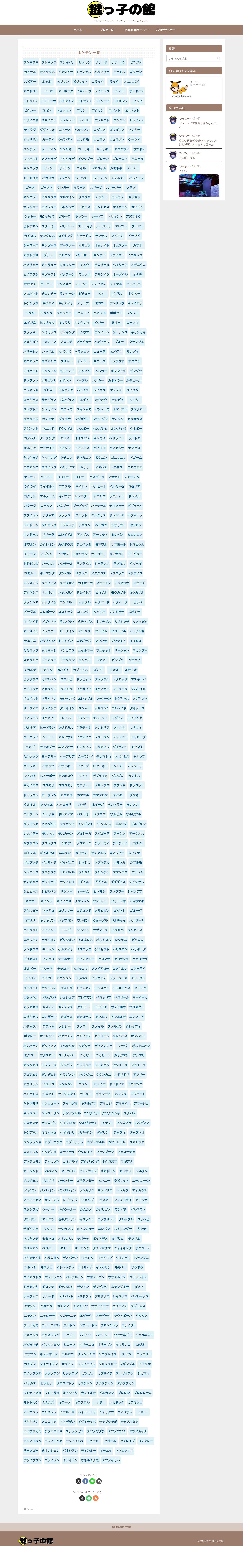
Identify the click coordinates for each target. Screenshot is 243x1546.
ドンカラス (67, 650)
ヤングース (120, 1065)
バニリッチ (49, 862)
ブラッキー (30, 332)
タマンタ (66, 689)
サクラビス (83, 563)
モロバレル (67, 872)
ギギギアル (118, 881)
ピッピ (137, 101)
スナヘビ (143, 1219)
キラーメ (65, 1402)
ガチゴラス (83, 1016)
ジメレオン (47, 1190)
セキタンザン (67, 1219)
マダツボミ (121, 149)
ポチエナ (48, 419)
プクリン (98, 110)
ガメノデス (65, 1007)
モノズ (66, 930)
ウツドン (139, 149)
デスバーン (70, 1257)
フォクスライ (123, 1200)
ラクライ (30, 486)
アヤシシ (30, 1306)
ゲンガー (63, 187)
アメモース (82, 448)
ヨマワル (101, 544)
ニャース (65, 129)
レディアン (98, 284)
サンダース (49, 245)
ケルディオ (65, 949)
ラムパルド (67, 621)
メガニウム (138, 264)
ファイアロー (100, 968)
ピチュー (85, 293)
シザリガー (118, 525)
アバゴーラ (102, 833)
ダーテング (47, 438)
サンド (119, 91)
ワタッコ (133, 313)
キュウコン (64, 110)
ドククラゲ (67, 158)
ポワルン (30, 544)
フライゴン (30, 515)
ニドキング (120, 101)
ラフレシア (67, 120)
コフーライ (138, 968)
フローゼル (118, 631)
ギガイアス (30, 785)
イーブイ (134, 235)
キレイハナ (135, 303)
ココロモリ (65, 785)
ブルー (119, 341)
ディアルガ (135, 718)
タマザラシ (116, 554)
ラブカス (119, 563)
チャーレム (131, 477)
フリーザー (82, 255)
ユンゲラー (30, 149)
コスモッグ (136, 1142)
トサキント (115, 216)
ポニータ (137, 158)
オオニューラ (100, 1306)
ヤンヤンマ (82, 322)
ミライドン (70, 1460)
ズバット (114, 110)
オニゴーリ (98, 554)
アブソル (47, 554)
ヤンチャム (49, 988)
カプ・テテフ (75, 1142)
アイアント (49, 930)
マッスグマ (100, 419)
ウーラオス (30, 1296)
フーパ (122, 1045)
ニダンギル (30, 997)
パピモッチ (30, 1344)
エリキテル (30, 1016)
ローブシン (49, 795)
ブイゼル (101, 631)
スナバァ (130, 1113)
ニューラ (99, 351)
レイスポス (120, 1296)
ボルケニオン (141, 1045)
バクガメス (142, 1122)
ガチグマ (63, 1306)
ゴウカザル (136, 592)
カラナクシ (47, 640)
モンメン (133, 804)
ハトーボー (47, 775)
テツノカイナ (138, 1431)
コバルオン (30, 939)
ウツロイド (85, 1151)
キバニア (65, 496)
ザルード (48, 1296)
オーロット (47, 1036)
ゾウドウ (137, 1267)
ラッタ (114, 81)
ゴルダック (116, 129)
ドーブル (82, 380)
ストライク (85, 226)
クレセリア (102, 727)
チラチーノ (120, 843)
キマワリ (65, 322)
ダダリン (103, 1132)
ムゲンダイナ (120, 1286)
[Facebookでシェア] (85, 1481)
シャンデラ (135, 891)
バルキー (98, 380)
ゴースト (47, 187)
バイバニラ (67, 862)
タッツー (81, 216)
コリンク (83, 611)
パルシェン (136, 178)
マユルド (48, 428)
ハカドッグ (116, 1402)
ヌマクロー (138, 409)
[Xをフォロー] (82, 1498)
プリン (81, 110)
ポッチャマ (30, 602)
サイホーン (120, 207)
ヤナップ (139, 756)
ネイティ (48, 303)
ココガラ (122, 1190)
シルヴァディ (88, 1122)
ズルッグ (121, 824)
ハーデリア (67, 756)
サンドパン (136, 91)
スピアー (30, 81)
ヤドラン (65, 168)
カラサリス (135, 419)
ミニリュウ (135, 255)
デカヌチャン (126, 1383)
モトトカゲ (30, 1402)
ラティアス (49, 583)
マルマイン (67, 197)
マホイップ (105, 1257)
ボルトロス (103, 939)
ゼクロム (137, 939)
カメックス (47, 71)
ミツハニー (49, 631)
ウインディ (65, 139)
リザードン (118, 62)
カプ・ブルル (96, 1142)
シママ (83, 775)
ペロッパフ (103, 997)
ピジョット (80, 81)
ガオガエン (121, 1055)
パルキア (30, 727)
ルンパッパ (118, 428)
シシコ (46, 978)
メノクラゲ (49, 158)
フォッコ (48, 958)
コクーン (136, 71)
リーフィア (30, 708)
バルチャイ (118, 920)
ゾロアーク (83, 843)
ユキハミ (30, 1267)
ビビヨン (30, 978)
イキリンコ (123, 1344)
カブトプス (30, 255)
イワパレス (103, 824)
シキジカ (85, 862)
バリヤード (67, 226)
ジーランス (102, 563)
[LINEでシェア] (92, 1481)
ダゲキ (134, 795)
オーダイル (120, 274)
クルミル (30, 804)
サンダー (99, 255)
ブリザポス (102, 1296)
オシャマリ (30, 1065)
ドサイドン (49, 698)
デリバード (30, 371)
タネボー (136, 428)
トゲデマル (30, 1132)
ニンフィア (136, 1016)
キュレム (48, 949)
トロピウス (136, 544)
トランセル (83, 71)
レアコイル (98, 168)
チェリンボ (136, 631)
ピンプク (118, 660)
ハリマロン (120, 949)
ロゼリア (134, 486)
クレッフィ (133, 1026)
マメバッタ (30, 1335)
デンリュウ (116, 303)
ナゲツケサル (72, 1113)
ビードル (119, 71)
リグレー (66, 891)
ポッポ (46, 81)
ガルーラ (65, 216)
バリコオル (52, 1257)
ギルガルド (49, 997)
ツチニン (66, 457)
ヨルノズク (64, 284)
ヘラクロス (82, 351)
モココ (99, 303)
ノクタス (65, 515)
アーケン (119, 833)
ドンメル (134, 496)
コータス (47, 505)
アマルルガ (118, 1016)
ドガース (85, 207)
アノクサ (145, 1364)
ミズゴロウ (120, 409)
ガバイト (63, 669)
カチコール (102, 1036)
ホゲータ (86, 1315)
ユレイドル (65, 534)
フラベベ (81, 978)
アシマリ (139, 1055)
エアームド (67, 371)
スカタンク (30, 660)
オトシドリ (70, 1392)
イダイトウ (80, 1306)
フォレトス (49, 341)
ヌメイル (98, 1026)
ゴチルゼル (47, 852)
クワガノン (67, 1074)
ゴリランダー (85, 1180)
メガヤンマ (140, 698)
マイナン (81, 486)
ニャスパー (102, 988)
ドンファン (30, 380)
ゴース (30, 187)
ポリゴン (85, 245)
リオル (114, 669)
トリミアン (83, 988)
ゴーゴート (30, 988)
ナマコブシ (49, 1122)
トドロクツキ (125, 1450)
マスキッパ (138, 679)
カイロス (30, 235)
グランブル (136, 341)
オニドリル (30, 91)
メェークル (138, 978)
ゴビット (119, 910)
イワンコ (48, 1084)
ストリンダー (123, 1228)
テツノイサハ (111, 1460)
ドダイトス (83, 592)
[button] (99, 1481)
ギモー (64, 1248)
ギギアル (101, 881)
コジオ (140, 1344)
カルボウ (68, 1354)
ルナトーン (30, 525)
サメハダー (82, 496)
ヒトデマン (30, 226)
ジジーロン (85, 1132)
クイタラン (30, 930)
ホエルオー (116, 496)
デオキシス (30, 592)
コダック (99, 129)
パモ (69, 1335)
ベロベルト (30, 698)
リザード (101, 62)
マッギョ (48, 910)
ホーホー (47, 284)
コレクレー (145, 1441)
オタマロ (66, 795)
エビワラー (49, 207)
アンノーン (102, 332)
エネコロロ (135, 467)
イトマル (116, 284)
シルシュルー (108, 1364)
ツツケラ (66, 1065)
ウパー (99, 322)
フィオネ (119, 727)
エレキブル (85, 698)
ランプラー (116, 891)
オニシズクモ (67, 1094)
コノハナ (30, 438)
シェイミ (48, 737)
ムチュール (133, 380)
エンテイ (116, 390)
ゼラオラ (125, 1171)
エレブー (121, 226)
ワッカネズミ (123, 1335)
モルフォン (136, 120)
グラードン (103, 583)
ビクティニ (83, 737)
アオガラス (139, 1190)
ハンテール (65, 563)
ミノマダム (140, 621)
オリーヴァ (105, 1344)
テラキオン (49, 939)
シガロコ (143, 1373)
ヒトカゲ (85, 62)
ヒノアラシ (30, 274)
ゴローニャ (120, 158)
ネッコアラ (124, 1122)
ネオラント (49, 689)
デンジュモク (32, 1161)
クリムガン (102, 910)
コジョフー (65, 910)
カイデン (30, 1364)
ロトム (66, 718)
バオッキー (65, 766)
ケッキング (49, 457)
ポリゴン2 (48, 380)
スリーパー (113, 187)
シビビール (30, 891)
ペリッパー (116, 438)
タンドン (30, 1219)
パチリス (85, 631)
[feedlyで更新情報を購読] (89, 1498)
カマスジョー (85, 1228)
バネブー (63, 505)
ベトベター (82, 178)
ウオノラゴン (96, 1277)
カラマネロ (30, 1007)
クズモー (83, 1007)
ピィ (101, 293)
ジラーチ (139, 583)
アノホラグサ (32, 1373)
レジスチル (30, 583)
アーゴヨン (68, 1171)
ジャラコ (119, 1132)
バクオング (30, 467)
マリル (30, 313)
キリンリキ (138, 332)
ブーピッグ (80, 505)
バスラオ (83, 814)
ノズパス (101, 467)
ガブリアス (80, 669)
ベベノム (51, 1171)
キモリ (134, 399)
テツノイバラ (75, 1441)
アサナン (114, 477)
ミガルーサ (67, 1412)
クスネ (104, 1200)
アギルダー (30, 910)
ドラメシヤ (30, 1286)
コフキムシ (119, 968)
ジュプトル (30, 409)
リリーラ (48, 534)
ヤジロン (136, 525)
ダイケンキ (120, 746)
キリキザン (47, 920)
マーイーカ (140, 997)
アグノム (118, 718)
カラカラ (118, 197)
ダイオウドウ (32, 1277)
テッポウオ (116, 361)
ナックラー (116, 505)
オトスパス (65, 1238)
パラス (84, 120)
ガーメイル (30, 631)
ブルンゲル (102, 872)
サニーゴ (99, 361)
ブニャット (103, 650)
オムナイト (102, 245)
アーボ (48, 91)
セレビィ (118, 399)
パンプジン (83, 1036)
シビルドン (49, 891)
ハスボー (83, 428)
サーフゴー (30, 1450)
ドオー (142, 1412)
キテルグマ (88, 1103)
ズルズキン (138, 824)
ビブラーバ (135, 505)
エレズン (104, 1228)
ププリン (118, 293)
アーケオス (136, 833)
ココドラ (63, 477)
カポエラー (115, 380)
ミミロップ (30, 650)
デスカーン (65, 833)
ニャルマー (85, 650)
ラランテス (103, 1094)
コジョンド (83, 910)
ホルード (47, 968)
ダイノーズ (137, 708)
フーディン (49, 149)
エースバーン (141, 1180)
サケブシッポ (108, 1421)
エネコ (117, 467)
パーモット (103, 1335)
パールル (48, 563)
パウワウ (48, 178)
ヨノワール (30, 718)
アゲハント (30, 428)
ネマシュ (121, 1094)
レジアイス (135, 573)
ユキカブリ (83, 689)
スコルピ (66, 679)
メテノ (106, 1122)
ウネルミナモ (90, 1460)
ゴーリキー (85, 149)
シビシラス (136, 881)
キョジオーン (49, 1354)
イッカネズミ (144, 1335)
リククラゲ (70, 1373)
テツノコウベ (32, 1441)
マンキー (134, 129)
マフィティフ (87, 1364)
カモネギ (116, 168)
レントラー (116, 611)
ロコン (46, 110)
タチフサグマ (102, 1248)
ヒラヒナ (47, 1383)
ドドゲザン (67, 1421)
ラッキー (30, 216)
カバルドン (49, 679)
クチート (47, 477)
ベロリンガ (67, 207)
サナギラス (49, 399)
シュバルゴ (30, 872)
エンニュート (51, 1103)
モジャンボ (67, 698)
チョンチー (49, 293)
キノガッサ (116, 448)
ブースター (67, 245)
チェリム (30, 640)
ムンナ (117, 766)
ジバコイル (138, 689)
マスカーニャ (67, 1315)
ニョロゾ (99, 139)
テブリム (134, 1238)
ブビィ (48, 390)
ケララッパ (83, 1065)
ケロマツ (104, 958)
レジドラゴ (83, 1296)
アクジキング (90, 1161)
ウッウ (48, 1228)
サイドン (137, 207)
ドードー (133, 168)
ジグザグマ (82, 419)
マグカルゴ (49, 361)
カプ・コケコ (53, 1142)
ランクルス (98, 852)
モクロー (30, 1055)
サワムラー (30, 207)
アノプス (83, 534)
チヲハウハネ (53, 1431)
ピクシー (30, 110)
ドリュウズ (102, 785)
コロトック (65, 611)
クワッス (142, 1315)
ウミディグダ (32, 1392)
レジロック (116, 573)
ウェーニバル (51, 1325)
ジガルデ (85, 1045)
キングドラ (118, 371)
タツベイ (136, 563)
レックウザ (121, 583)
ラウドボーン (123, 1315)
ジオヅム (30, 1354)
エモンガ (119, 862)
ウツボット (30, 158)
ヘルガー (101, 371)
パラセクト (102, 120)
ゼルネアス (49, 1045)
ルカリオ (131, 669)
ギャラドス (83, 235)
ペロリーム (121, 997)
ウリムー (66, 361)
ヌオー (116, 322)
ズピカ (126, 1354)
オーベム (83, 891)
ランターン (67, 293)
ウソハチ (85, 660)
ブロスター (136, 1007)
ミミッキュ (49, 1132)
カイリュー (49, 264)
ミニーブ (69, 1344)
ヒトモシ (99, 891)
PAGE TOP (123, 1527)
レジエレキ (65, 1296)
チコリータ (102, 264)
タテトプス (85, 621)
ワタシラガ (30, 1209)
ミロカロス (135, 534)
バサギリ (47, 1306)
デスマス (48, 833)
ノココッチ (49, 1421)
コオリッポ (85, 1267)
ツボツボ (65, 351)
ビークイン (67, 631)
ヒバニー (104, 1180)
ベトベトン (100, 178)
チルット (81, 515)
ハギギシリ (67, 1132)
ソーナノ (63, 554)
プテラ (48, 255)
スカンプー (140, 650)
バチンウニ (141, 1257)
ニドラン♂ (84, 101)
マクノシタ (49, 467)
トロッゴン (47, 1219)
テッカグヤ (52, 1161)
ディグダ (30, 129)
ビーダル (30, 611)
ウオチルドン (117, 1277)
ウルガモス (135, 930)
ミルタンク (65, 390)
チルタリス (98, 515)
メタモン (118, 235)
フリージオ (118, 901)
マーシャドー (32, 1171)
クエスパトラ (65, 1383)
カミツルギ (70, 1161)
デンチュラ (30, 881)
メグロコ (99, 814)
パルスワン (138, 1209)
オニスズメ (131, 81)
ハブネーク (135, 515)
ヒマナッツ (47, 322)
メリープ (83, 303)
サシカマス (65, 1228)
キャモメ (99, 438)
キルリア (30, 448)
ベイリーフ (120, 264)
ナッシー (101, 197)
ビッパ (137, 602)
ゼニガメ (136, 62)
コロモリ (48, 785)
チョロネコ (103, 756)
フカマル (47, 669)
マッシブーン (105, 1151)
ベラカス (30, 1383)
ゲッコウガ (139, 958)
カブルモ (136, 862)
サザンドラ (100, 930)
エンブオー (65, 746)
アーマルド (100, 534)
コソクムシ (91, 1113)
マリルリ (47, 313)
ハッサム (48, 351)
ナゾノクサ (30, 120)
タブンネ (119, 785)
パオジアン (70, 1450)
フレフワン (85, 997)
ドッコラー (136, 785)
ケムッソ (118, 419)
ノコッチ (66, 341)
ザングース (116, 515)
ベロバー (48, 1248)
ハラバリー (144, 1354)
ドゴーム (136, 457)
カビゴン (65, 255)
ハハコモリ (64, 804)
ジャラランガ (32, 1142)
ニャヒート (103, 1055)
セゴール (110, 1441)
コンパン (119, 120)
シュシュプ (67, 997)
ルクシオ (99, 611)
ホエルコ (99, 496)
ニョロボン (116, 139)
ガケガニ (88, 1373)
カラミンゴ (135, 1402)
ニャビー (86, 1055)
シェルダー (118, 178)
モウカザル (118, 592)
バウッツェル (51, 1344)
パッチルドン (75, 1277)
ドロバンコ (135, 1084)
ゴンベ (97, 669)
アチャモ (66, 409)
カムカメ (86, 1209)
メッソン (30, 1190)
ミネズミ (137, 746)
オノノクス (64, 901)
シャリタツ (106, 1412)
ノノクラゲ (52, 1373)
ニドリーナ (48, 101)
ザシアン (83, 1286)
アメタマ (65, 448)
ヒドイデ (99, 1084)
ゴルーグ (136, 910)
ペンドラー (115, 804)
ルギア (84, 399)
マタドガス (102, 207)
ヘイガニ (101, 525)
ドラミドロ (100, 1007)
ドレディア (65, 814)
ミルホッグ (30, 756)
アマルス (101, 1016)
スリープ (96, 187)
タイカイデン (49, 1364)
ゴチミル (30, 852)
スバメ (64, 438)
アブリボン (30, 1084)
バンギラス (67, 399)
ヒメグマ (116, 351)
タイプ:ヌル (68, 1122)
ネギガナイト (32, 1257)
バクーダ (30, 505)
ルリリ (84, 467)
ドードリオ (30, 178)
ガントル (134, 775)
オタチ (137, 274)
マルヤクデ (30, 1238)
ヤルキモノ (30, 457)
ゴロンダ (66, 988)
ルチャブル (30, 1026)
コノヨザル (124, 1412)
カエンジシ (64, 978)
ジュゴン (65, 178)
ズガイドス (49, 621)
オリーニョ (86, 1344)
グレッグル (102, 679)
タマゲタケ (49, 872)
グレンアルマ (87, 1354)
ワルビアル (133, 814)
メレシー (65, 1026)
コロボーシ (47, 611)
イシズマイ (85, 824)
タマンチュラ (109, 1325)
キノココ (99, 448)
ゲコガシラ (121, 958)
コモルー (30, 573)
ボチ (99, 1402)
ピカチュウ (83, 91)
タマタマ (85, 197)
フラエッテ (98, 978)
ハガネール (102, 341)
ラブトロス (138, 1306)
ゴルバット (131, 110)
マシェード (138, 1094)
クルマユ (47, 804)
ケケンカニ (103, 1074)
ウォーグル (100, 920)
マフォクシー (85, 958)
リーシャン (121, 650)
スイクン (133, 390)
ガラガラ (134, 197)
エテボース (83, 640)
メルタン (142, 1171)
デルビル (85, 371)
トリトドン (65, 640)
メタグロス (98, 573)
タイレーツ (123, 1257)
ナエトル (48, 592)
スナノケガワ (75, 1431)
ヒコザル (101, 592)
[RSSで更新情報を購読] (96, 1498)
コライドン (52, 1460)
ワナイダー (129, 1325)
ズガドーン (108, 1171)
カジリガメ (103, 1209)
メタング (81, 573)
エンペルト (67, 602)
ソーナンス (120, 332)
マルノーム (47, 496)
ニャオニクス (122, 988)
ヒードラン (47, 727)
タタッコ (48, 1238)
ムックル (85, 602)
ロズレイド (30, 621)
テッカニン (83, 457)
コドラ (79, 477)
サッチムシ (52, 1200)
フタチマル (102, 746)
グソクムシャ (111, 1113)
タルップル (126, 1219)
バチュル (137, 872)
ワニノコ (85, 274)
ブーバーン (103, 698)
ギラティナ (83, 727)
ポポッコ (116, 313)
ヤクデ (141, 1228)
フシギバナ (67, 62)
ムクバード (102, 602)
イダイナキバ (87, 1421)
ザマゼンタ (100, 1286)
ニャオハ (30, 1315)
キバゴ (30, 901)
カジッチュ (86, 1219)
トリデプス (103, 621)
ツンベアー (100, 901)
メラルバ (118, 930)
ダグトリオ (47, 129)
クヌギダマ (30, 341)
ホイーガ (98, 804)
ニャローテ (47, 1315)
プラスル (65, 486)
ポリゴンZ (101, 708)
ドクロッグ (120, 679)
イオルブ (88, 1200)
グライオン (67, 708)
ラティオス (67, 583)
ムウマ (84, 332)
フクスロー (47, 1055)
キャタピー (65, 71)
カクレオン (47, 544)
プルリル (85, 872)
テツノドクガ (53, 1441)
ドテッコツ (30, 795)
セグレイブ (127, 1441)
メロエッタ (83, 949)
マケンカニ (85, 1074)
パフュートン (88, 1325)
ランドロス (30, 949)
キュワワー (30, 1113)
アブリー (139, 1074)
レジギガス (65, 727)
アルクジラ (30, 1412)
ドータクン (67, 660)
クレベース (120, 1036)
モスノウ (47, 1267)
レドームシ (70, 1200)
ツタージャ (102, 737)
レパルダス (121, 756)
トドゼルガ (30, 563)
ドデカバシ (102, 1065)
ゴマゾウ (136, 371)
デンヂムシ (49, 1074)
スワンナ (134, 852)
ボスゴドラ (97, 477)
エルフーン (30, 814)
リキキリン (30, 1421)
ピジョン (63, 81)
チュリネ (48, 814)
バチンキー (65, 1180)
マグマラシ (49, 274)
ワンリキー (67, 149)
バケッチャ (65, 1036)
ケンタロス (47, 235)
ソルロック (49, 525)
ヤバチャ (83, 1238)
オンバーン (30, 1045)
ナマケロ (134, 448)
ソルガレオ (49, 1151)
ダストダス (49, 843)
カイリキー (103, 149)
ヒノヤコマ (80, 968)
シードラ (98, 216)
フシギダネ (30, 62)
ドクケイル (65, 428)
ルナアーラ (67, 1151)
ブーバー (137, 226)
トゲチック (30, 303)
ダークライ (30, 737)
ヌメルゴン (115, 1026)
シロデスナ (30, 1122)
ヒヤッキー (100, 766)
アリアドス (133, 284)
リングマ (133, 351)
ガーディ (48, 139)
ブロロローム (143, 1392)
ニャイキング (123, 1248)
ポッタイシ (49, 602)
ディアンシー (103, 1045)
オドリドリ (121, 1074)
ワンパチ (121, 1209)
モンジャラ (47, 216)
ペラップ (134, 660)
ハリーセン (30, 351)
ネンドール (30, 534)
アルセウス (65, 737)
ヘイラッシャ (87, 1412)
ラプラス (101, 235)
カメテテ (48, 1007)
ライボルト (47, 486)
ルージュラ (103, 226)
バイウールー (67, 1209)
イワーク (80, 187)
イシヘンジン (65, 1267)
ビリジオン (67, 939)
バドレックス (140, 1296)
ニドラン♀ (30, 101)
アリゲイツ (102, 274)
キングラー (30, 197)
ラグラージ (30, 419)
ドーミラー (49, 660)
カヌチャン (85, 1383)
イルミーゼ (116, 486)
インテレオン (67, 1190)
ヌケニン (101, 457)
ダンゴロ (118, 775)
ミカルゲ (30, 669)
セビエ (93, 1441)
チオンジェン (51, 1450)
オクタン (134, 361)
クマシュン (82, 901)
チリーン (30, 554)
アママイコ (123, 1103)
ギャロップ (30, 168)
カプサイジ (105, 1373)
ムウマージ (49, 650)
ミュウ (84, 264)
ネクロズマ (109, 1161)
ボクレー (30, 1036)
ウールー (48, 1209)
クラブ (130, 187)
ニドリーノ (102, 101)
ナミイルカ (88, 1392)
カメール (30, 71)
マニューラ (120, 689)
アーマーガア (32, 1200)
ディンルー (88, 1450)
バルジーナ (136, 920)
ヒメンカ (142, 1200)
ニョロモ (83, 139)
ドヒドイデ (116, 1084)
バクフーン (67, 274)
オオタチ (30, 284)
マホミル (88, 1257)
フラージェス (118, 978)
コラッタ (98, 81)
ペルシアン (82, 129)
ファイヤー (116, 255)
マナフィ (136, 727)
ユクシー (83, 718)
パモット (86, 1335)
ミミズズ (48, 1402)
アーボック (65, 91)
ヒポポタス (30, 679)
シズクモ (48, 1094)
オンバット (138, 1036)
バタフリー (102, 71)
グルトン (69, 1325)
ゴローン (103, 158)
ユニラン (65, 852)
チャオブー (47, 746)
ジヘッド (83, 930)
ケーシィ (134, 139)
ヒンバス (118, 534)
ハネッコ (99, 313)
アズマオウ (133, 216)
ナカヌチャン (105, 1383)
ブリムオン (30, 1248)
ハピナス (83, 390)
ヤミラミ (30, 477)
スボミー (134, 611)
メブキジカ (102, 862)
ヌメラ (81, 1026)
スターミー (49, 226)
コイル (81, 168)
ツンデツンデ (88, 1171)
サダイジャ (30, 1228)
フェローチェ (126, 1151)
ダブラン (81, 852)
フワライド (118, 640)
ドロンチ (48, 1286)
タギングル (127, 1364)
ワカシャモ (83, 409)
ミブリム (118, 1238)
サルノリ (48, 1180)
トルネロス (85, 939)
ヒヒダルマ (49, 824)
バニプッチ (30, 862)
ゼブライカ (100, 775)
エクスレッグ (51, 1335)
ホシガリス (86, 1190)
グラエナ (65, 419)
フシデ (81, 804)
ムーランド (85, 756)
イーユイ (106, 1450)
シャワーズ (30, 245)
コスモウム (30, 1151)
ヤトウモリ (30, 1103)
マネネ (101, 660)
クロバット (30, 293)
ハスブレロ (100, 428)
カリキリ (86, 1094)
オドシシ (65, 380)
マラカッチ (67, 824)
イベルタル (67, 1045)
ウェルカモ (30, 1325)
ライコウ (99, 390)
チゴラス (66, 1016)
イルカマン (106, 1392)
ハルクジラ (49, 1412)
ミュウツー (67, 264)
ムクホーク (120, 602)
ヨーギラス (30, 399)
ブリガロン (30, 958)
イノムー (83, 361)
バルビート (98, 486)
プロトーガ (83, 833)
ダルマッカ (30, 824)
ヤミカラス (49, 332)
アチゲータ (103, 1315)
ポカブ (30, 746)
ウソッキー (64, 313)
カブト (137, 245)
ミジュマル (83, 746)
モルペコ (121, 1267)
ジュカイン (49, 409)
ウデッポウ (118, 1007)
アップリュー (106, 1219)
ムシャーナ (135, 766)
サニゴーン (142, 1248)
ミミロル (136, 640)
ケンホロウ (65, 775)
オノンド (47, 901)
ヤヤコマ (63, 968)
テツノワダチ (96, 1431)
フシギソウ (49, 62)
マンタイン (49, 371)
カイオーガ (85, 583)
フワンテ (101, 640)
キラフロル (82, 1402)
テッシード (49, 881)
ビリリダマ (49, 197)
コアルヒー (116, 852)
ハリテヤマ (67, 467)
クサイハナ (49, 120)
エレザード (49, 1016)
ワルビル (116, 814)
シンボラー (30, 833)
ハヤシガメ (65, 592)
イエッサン (103, 1267)
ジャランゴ (136, 1132)
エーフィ (133, 322)
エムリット (100, 718)
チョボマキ (136, 901)
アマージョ (141, 1103)
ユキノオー (102, 689)
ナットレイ (67, 881)
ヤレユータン (51, 1113)
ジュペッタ (83, 544)
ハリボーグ (138, 949)
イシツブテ (85, 158)
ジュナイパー (67, 1055)
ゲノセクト (102, 949)
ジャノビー (120, 737)
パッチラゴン (53, 1277)
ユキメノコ (49, 718)
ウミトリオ (52, 1392)
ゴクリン (30, 496)
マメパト (30, 775)
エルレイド (119, 708)
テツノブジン (32, 1460)
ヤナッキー (30, 766)
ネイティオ (65, 303)
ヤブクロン (30, 843)
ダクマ (138, 1286)
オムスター (120, 245)
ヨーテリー (49, 756)
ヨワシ (83, 1084)
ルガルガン (65, 1084)
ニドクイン (66, 101)
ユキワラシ (80, 554)
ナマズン (85, 525)
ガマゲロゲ (100, 795)
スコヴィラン (125, 1373)
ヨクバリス (105, 1190)
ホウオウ (101, 399)
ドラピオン (83, 679)
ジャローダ (138, 737)
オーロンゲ (82, 1248)
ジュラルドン (138, 1277)
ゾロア (66, 843)
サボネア (48, 515)
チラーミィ (102, 843)
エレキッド (30, 390)
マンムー (85, 708)
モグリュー (83, 785)
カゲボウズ (65, 544)
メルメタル (30, 1180)
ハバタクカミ (32, 1431)
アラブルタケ (129, 1421)
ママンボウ (120, 872)
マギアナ (127, 1161)
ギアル (84, 881)
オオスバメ (82, 438)
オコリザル (30, 139)
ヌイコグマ (70, 1103)
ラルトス (134, 438)
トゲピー (134, 293)
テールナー (65, 958)
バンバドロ (30, 1094)
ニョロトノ (82, 313)
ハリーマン (119, 1306)
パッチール (98, 505)
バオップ (48, 766)
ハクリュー (30, 264)
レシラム (121, 939)
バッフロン (65, 920)
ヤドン (48, 168)
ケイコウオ (30, 689)
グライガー (83, 341)
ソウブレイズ (108, 1354)
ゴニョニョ (118, 457)
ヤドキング (67, 332)
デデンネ (48, 1026)
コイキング (65, 235)
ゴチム (137, 843)
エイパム (30, 322)
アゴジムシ (30, 1074)
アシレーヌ (49, 1065)
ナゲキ (117, 795)
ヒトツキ (140, 988)
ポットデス (100, 1238)
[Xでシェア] (78, 1481)
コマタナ (30, 920)
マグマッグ (30, 361)
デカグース (138, 1065)
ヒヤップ (83, 766)
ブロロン (124, 1392)
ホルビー (30, 968)
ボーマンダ (47, 573)
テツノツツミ (117, 1431)
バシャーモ (102, 409)
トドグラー (135, 554)
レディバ (81, 284)
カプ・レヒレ (117, 1142)
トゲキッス (121, 698)
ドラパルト (65, 1286)
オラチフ (68, 1364)
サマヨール (118, 544)
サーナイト (47, 448)
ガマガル (83, 795)
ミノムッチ (121, 621)
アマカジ (106, 1103)
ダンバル (65, 573)
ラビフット (121, 1180)
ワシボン (83, 920)
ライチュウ (102, 91)
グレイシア (49, 708)
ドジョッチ (67, 525)
